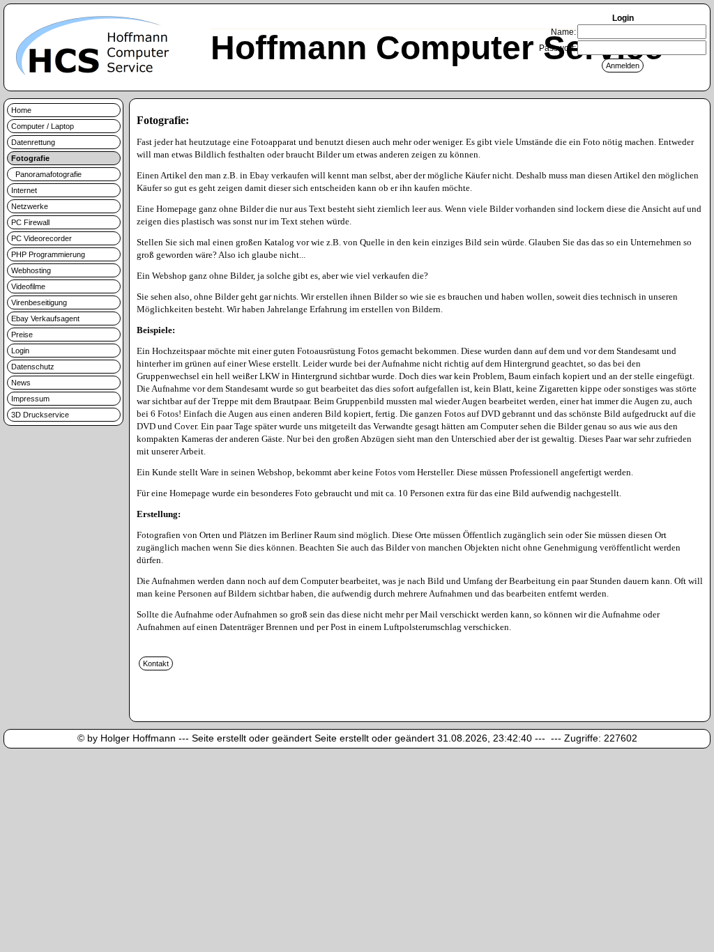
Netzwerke (29, 206)
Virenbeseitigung (39, 302)
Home (21, 110)
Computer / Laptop (42, 126)
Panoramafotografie (46, 174)
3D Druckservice (40, 414)
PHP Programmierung (48, 254)
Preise (22, 334)
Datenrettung (33, 142)
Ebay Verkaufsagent (45, 318)
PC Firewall (30, 222)
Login (20, 350)
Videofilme (28, 286)
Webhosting (31, 270)
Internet (24, 190)
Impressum (30, 398)
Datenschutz (32, 366)
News (21, 382)
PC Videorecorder (41, 238)
